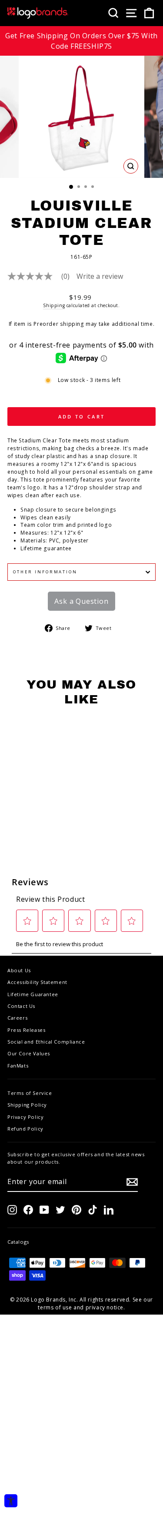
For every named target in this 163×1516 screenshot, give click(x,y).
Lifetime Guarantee (32, 994)
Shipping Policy (27, 1104)
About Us (19, 970)
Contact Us (21, 1006)
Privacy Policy (25, 1117)
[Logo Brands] (37, 13)
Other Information (45, 572)
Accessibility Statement (37, 982)
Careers (17, 1017)
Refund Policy (25, 1128)
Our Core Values (28, 1053)
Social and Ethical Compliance (46, 1041)
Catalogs (18, 1241)
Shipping (54, 305)
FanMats (17, 1065)
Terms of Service (29, 1093)
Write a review (100, 276)
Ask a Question (81, 601)
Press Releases (26, 1030)
